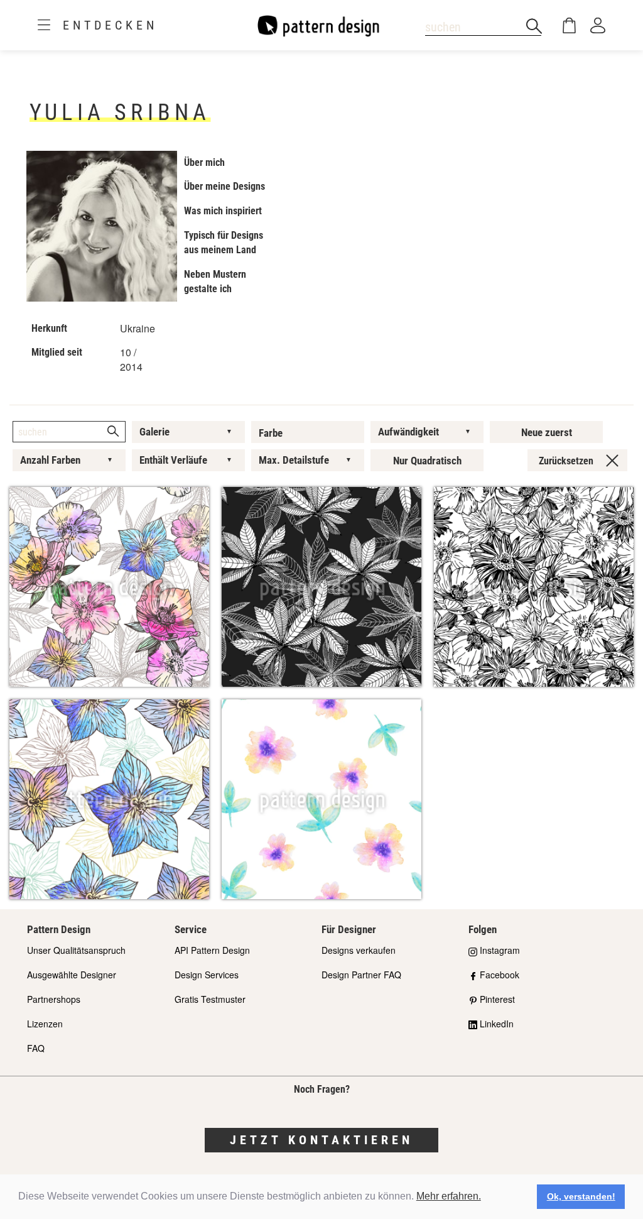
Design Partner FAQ (361, 974)
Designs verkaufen (359, 950)
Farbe (271, 433)
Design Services (207, 974)
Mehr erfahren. (448, 1196)
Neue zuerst (546, 432)
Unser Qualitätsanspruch (76, 950)
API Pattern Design (212, 950)
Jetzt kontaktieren (321, 1139)
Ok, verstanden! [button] (581, 1196)
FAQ (36, 1048)
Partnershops (53, 999)
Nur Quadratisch (427, 460)
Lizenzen (45, 1023)
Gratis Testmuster (210, 999)
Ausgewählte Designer (71, 974)
